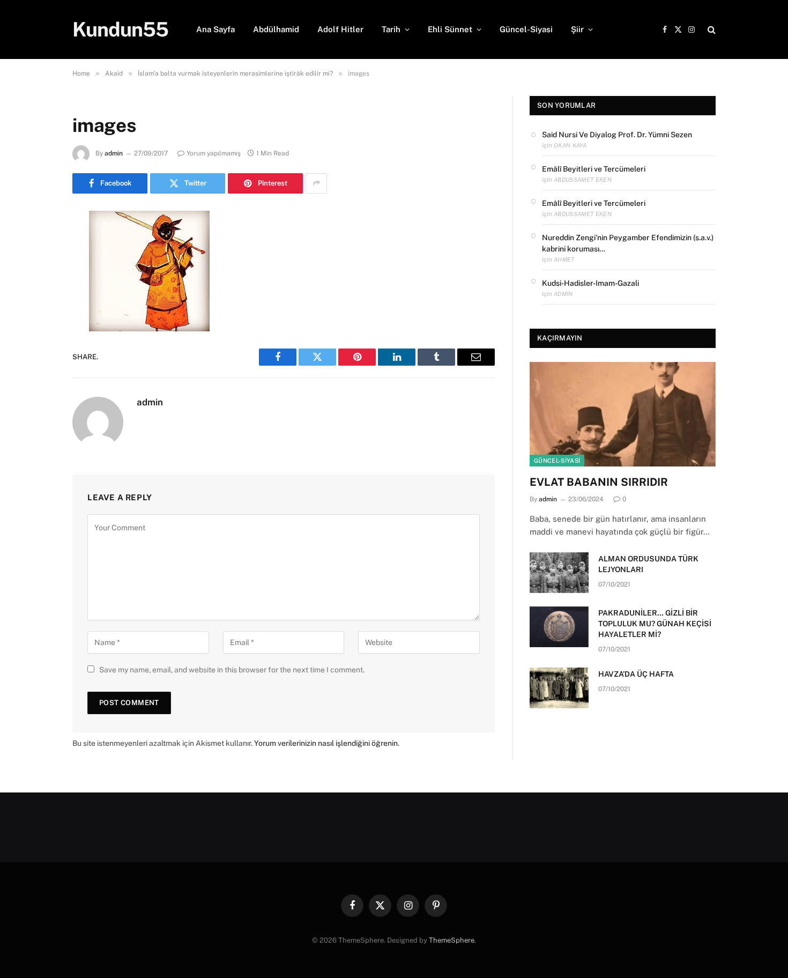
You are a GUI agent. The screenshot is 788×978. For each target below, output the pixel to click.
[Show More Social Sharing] (316, 183)
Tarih (391, 29)
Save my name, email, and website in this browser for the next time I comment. (232, 669)
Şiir (577, 29)
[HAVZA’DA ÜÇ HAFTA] (559, 688)
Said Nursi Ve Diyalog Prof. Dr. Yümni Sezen (617, 134)
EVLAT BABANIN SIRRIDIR (599, 482)
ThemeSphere (451, 940)
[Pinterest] (35, 328)
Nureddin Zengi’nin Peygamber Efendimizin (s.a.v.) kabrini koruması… (627, 243)
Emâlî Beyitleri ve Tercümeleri (593, 169)
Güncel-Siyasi (526, 29)
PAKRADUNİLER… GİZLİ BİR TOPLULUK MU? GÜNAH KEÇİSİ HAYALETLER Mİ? (654, 624)
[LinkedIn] (35, 301)
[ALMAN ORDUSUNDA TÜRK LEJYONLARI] (559, 572)
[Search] (710, 30)
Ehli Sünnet (450, 29)
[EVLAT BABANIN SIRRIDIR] (623, 414)
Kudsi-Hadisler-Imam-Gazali (590, 283)
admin (114, 153)
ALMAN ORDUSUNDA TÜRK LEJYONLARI (648, 564)
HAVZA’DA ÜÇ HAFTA (636, 674)
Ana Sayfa (215, 29)
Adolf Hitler (340, 29)
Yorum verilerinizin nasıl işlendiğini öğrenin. (326, 743)
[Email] (35, 355)
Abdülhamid (276, 29)
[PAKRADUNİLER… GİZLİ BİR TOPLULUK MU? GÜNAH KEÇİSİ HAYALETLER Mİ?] (559, 626)
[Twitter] (35, 273)
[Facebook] (35, 246)
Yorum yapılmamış (214, 153)
